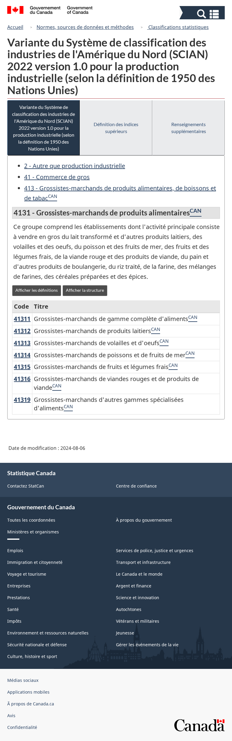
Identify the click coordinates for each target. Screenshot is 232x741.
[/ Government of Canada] (50, 11)
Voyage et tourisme (26, 574)
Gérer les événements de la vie (147, 644)
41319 (22, 400)
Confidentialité (22, 727)
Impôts (14, 621)
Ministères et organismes (33, 532)
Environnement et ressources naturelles (48, 633)
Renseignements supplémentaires (188, 127)
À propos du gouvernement (144, 520)
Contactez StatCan (25, 486)
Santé (13, 609)
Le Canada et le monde (139, 574)
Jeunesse (125, 633)
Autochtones (128, 609)
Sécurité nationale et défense (37, 644)
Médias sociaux (22, 680)
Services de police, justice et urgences (154, 550)
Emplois (15, 550)
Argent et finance (133, 586)
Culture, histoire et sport (32, 656)
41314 (22, 355)
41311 (22, 319)
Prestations (18, 597)
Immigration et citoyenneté (35, 562)
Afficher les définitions (36, 290)
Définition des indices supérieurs (116, 127)
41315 (22, 367)
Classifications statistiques (178, 27)
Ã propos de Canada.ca (30, 704)
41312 (22, 331)
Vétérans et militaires (137, 621)
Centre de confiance (136, 486)
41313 (22, 343)
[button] (203, 14)
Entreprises (19, 586)
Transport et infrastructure (143, 562)
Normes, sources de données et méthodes (85, 27)
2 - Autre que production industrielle (74, 166)
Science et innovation (137, 597)
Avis (11, 715)
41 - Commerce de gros (57, 177)
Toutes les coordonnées (31, 520)
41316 (22, 379)
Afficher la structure (85, 290)
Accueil (15, 27)
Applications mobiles (28, 692)
